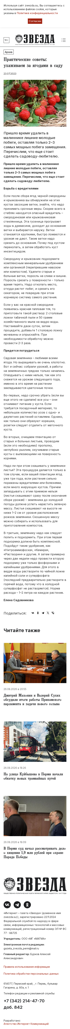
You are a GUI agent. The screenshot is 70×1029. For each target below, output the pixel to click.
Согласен (35, 21)
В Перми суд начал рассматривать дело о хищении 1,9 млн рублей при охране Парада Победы (35, 853)
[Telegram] (43, 613)
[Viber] (53, 613)
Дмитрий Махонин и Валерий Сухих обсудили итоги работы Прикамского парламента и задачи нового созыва (32, 700)
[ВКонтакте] (33, 613)
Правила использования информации (27, 966)
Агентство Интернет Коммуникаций (26, 1023)
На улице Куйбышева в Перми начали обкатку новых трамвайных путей (33, 777)
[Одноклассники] (38, 613)
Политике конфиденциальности (37, 13)
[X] (48, 613)
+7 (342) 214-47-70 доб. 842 (24, 1004)
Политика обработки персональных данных (31, 973)
